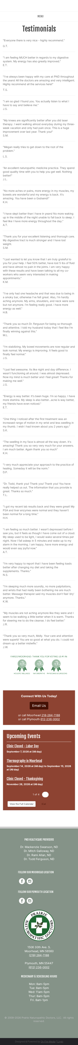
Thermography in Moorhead (24, 761)
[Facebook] (22, 881)
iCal (43, 803)
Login (60, 1041)
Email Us (39, 706)
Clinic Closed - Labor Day (23, 746)
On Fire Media (48, 1041)
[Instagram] (30, 881)
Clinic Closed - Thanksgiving (25, 779)
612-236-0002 (50, 719)
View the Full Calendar (22, 803)
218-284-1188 (50, 715)
